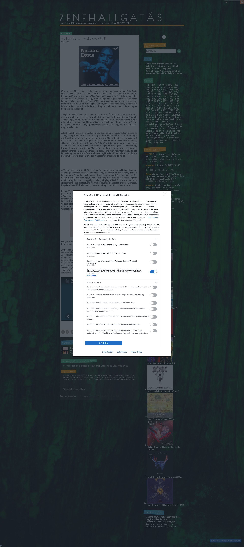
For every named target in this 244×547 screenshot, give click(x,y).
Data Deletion (107, 352)
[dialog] (122, 273)
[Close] (166, 195)
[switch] (153, 244)
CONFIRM (103, 343)
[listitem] (122, 239)
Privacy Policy (136, 352)
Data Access (122, 352)
